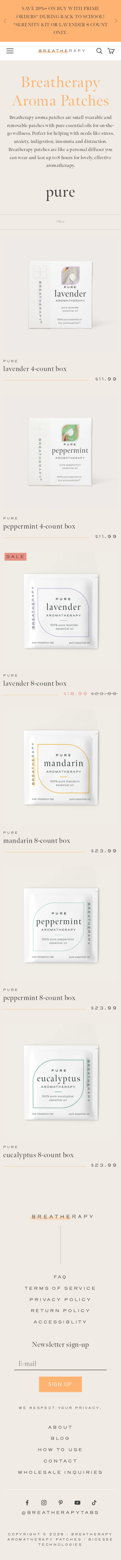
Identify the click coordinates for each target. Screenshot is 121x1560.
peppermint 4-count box (39, 526)
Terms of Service (60, 1288)
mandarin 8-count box (36, 840)
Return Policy (61, 1310)
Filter (60, 221)
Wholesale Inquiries (60, 1472)
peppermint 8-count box (39, 998)
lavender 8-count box (34, 683)
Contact (61, 1461)
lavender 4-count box (34, 369)
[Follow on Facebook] (27, 1502)
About (60, 1427)
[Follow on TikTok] (94, 1502)
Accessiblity (60, 1322)
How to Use (60, 1449)
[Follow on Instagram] (44, 1502)
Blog (60, 1438)
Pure (10, 361)
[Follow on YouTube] (77, 1502)
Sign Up (60, 1384)
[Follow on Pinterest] (60, 1502)
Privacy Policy (60, 1299)
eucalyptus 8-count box (38, 1155)
